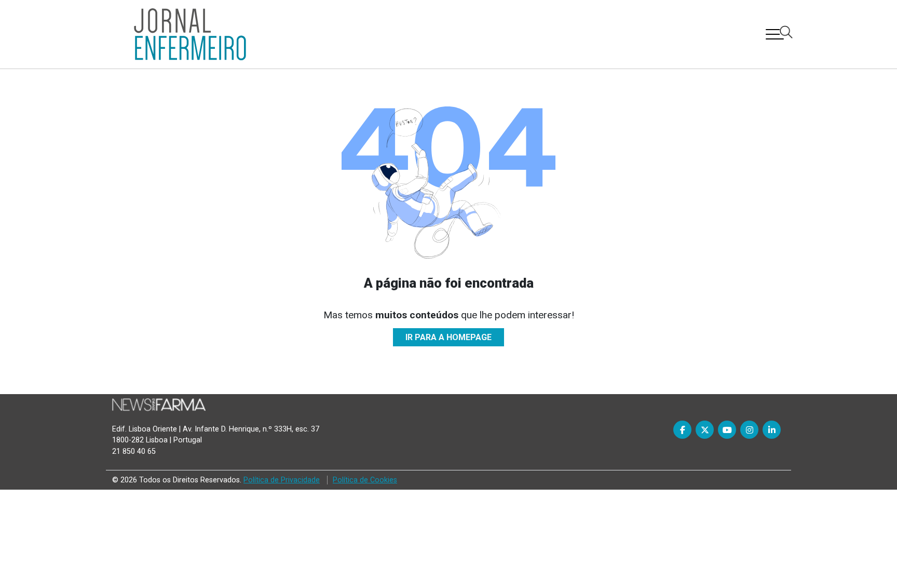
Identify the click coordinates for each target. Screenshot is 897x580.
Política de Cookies (365, 480)
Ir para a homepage (448, 337)
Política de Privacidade (281, 480)
